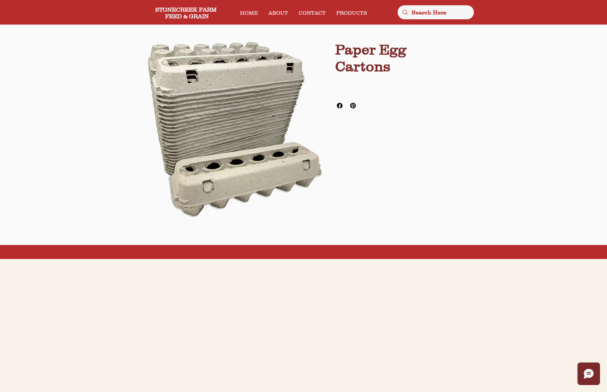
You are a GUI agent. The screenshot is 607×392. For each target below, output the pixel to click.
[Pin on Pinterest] (353, 105)
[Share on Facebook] (339, 105)
